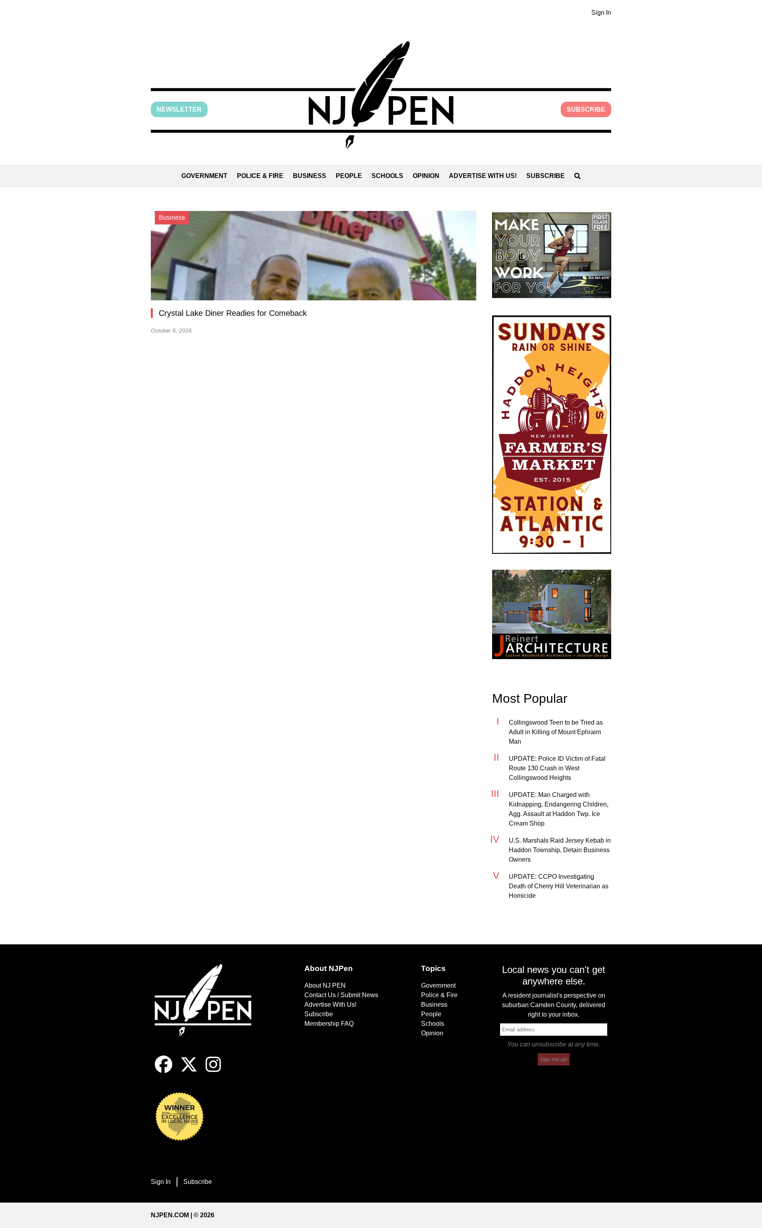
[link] (551, 255)
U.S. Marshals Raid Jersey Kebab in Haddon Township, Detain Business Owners (560, 850)
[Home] (208, 1010)
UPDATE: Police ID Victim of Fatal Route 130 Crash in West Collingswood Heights (557, 768)
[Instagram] (213, 1070)
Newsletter (179, 109)
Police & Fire (260, 175)
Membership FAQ (329, 1023)
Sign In (601, 12)
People (349, 175)
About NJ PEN (325, 985)
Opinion (426, 175)
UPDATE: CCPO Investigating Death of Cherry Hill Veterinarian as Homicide (558, 886)
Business (309, 175)
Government (204, 175)
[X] (189, 1070)
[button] (381, 95)
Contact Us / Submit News (341, 995)
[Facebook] (163, 1070)
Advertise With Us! (483, 175)
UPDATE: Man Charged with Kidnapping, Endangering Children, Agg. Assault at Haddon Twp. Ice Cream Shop (558, 809)
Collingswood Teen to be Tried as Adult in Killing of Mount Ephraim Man (556, 732)
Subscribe (586, 109)
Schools (387, 175)
